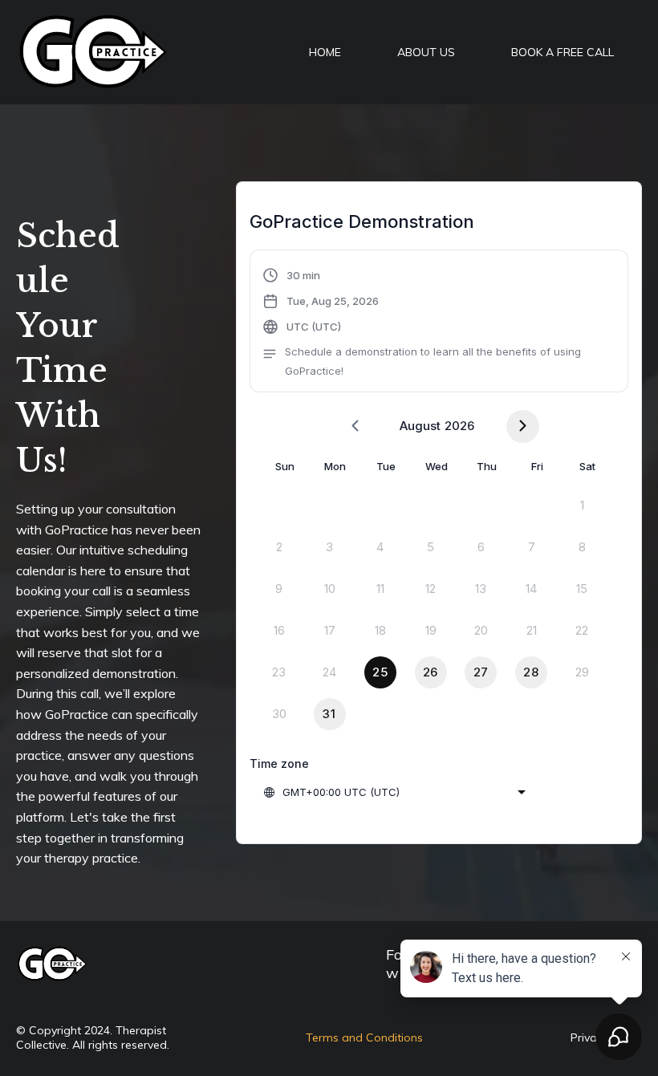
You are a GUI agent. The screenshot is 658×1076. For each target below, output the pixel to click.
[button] (438, 323)
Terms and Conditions (364, 1037)
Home (325, 52)
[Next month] (522, 426)
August (420, 425)
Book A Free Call (562, 52)
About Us (426, 52)
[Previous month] (355, 426)
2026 (459, 425)
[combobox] (394, 792)
